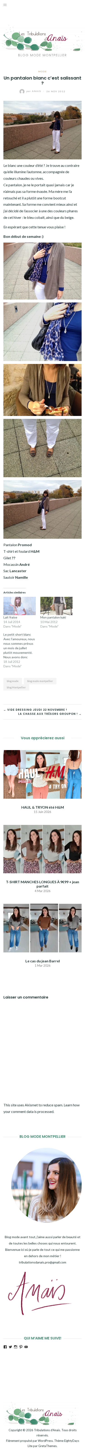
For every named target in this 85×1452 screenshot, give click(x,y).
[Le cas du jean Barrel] (42, 927)
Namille (22, 577)
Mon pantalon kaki (53, 617)
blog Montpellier (16, 687)
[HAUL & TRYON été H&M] (42, 774)
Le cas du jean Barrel (42, 961)
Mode (42, 71)
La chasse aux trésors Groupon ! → (50, 714)
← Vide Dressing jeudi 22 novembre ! (35, 710)
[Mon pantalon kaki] (56, 606)
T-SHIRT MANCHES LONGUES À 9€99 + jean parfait (42, 884)
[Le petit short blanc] (21, 650)
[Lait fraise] (19, 606)
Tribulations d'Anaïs (47, 1430)
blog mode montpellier (40, 681)
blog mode (13, 681)
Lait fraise (10, 617)
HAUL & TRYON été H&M (42, 807)
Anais (34, 91)
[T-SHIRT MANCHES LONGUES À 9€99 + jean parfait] (42, 848)
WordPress (45, 1441)
